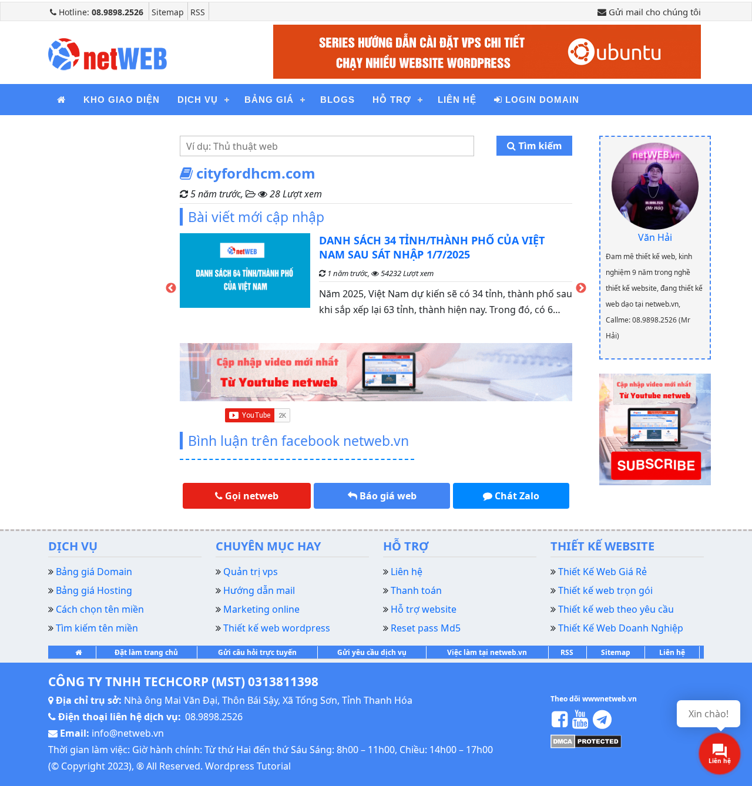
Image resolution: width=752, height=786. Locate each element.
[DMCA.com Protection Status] (586, 740)
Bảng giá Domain (94, 571)
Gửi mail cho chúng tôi (653, 12)
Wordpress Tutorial (248, 766)
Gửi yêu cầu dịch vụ (372, 652)
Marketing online (261, 609)
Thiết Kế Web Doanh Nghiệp (620, 628)
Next (581, 288)
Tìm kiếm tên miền (97, 628)
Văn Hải (655, 237)
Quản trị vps (250, 571)
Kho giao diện (121, 100)
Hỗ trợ (391, 100)
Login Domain (540, 100)
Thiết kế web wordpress (276, 628)
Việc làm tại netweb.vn (487, 652)
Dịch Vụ (197, 100)
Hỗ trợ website (423, 609)
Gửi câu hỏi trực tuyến (257, 652)
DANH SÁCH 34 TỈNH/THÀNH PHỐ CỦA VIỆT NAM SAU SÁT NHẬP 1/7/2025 (432, 247)
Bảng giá (269, 100)
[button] (247, 496)
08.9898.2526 (214, 716)
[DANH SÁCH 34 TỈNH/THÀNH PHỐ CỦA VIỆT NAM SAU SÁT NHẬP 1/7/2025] (245, 280)
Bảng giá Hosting (94, 590)
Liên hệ (457, 100)
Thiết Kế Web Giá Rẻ (602, 571)
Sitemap (168, 12)
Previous (171, 288)
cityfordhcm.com (254, 173)
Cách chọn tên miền (100, 609)
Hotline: (99, 12)
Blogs (337, 100)
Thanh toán (416, 590)
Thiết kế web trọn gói (605, 590)
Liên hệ (672, 652)
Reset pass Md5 (426, 628)
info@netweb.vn (128, 733)
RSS (197, 12)
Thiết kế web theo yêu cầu (616, 609)
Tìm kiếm (539, 145)
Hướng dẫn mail (259, 590)
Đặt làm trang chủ (146, 652)
